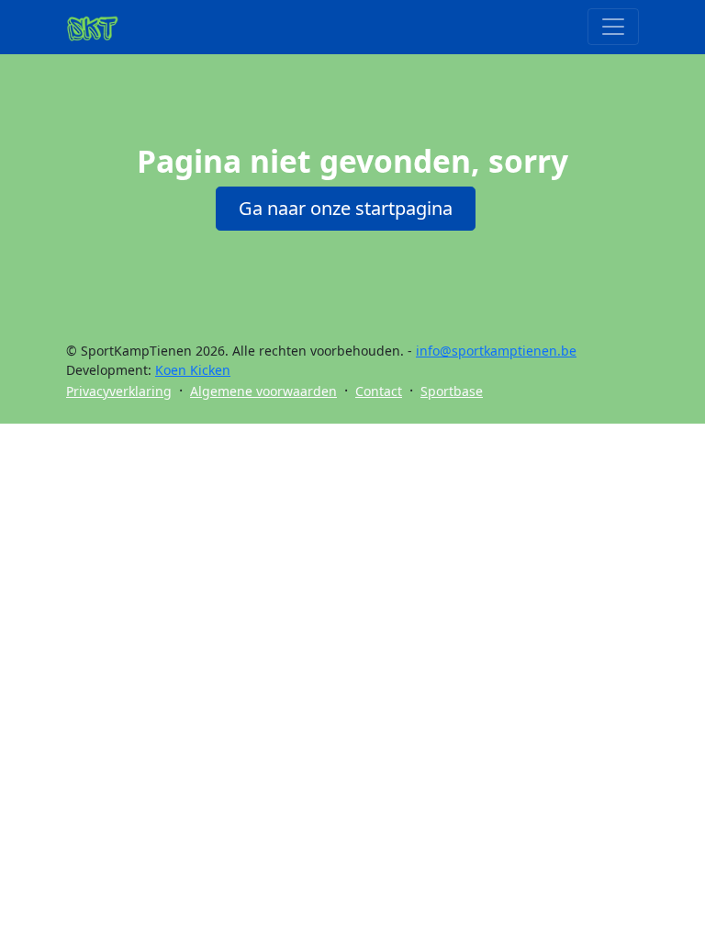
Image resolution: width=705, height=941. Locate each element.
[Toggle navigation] (613, 26)
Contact (378, 391)
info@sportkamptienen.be (496, 350)
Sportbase (451, 391)
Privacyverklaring (119, 391)
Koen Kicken (192, 370)
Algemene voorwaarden (263, 391)
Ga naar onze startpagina (346, 208)
